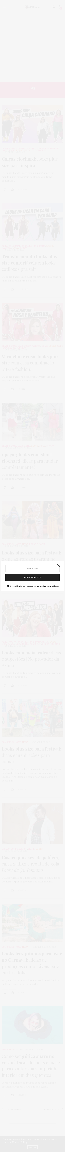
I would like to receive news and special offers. (34, 586)
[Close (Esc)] (58, 565)
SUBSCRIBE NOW (32, 577)
